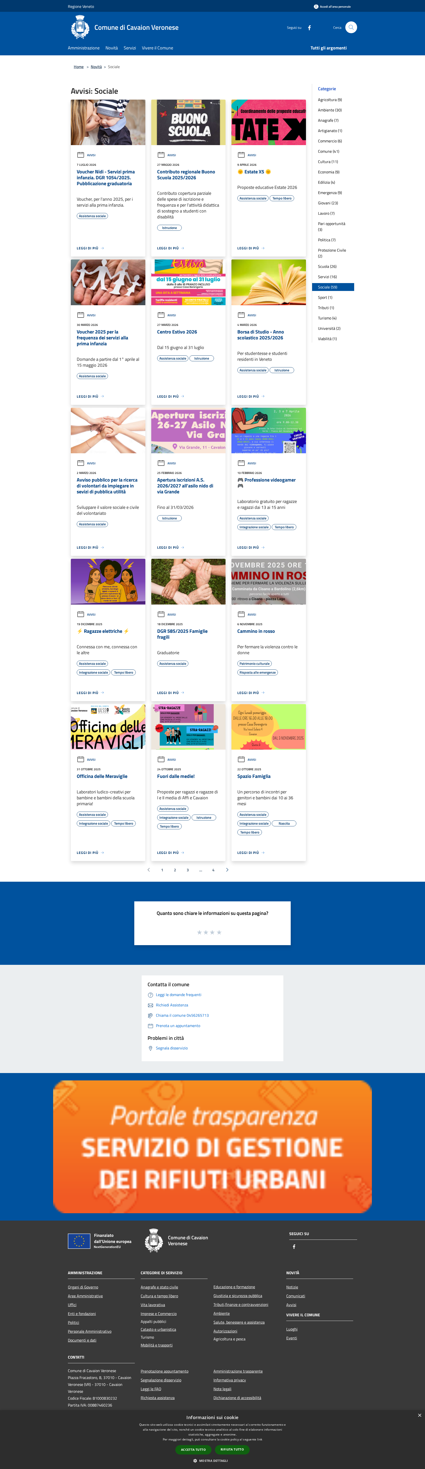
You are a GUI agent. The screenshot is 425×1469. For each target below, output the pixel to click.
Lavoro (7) (326, 213)
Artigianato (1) (330, 131)
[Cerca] (351, 27)
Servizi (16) (327, 277)
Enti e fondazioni (82, 1314)
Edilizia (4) (326, 182)
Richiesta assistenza (158, 1398)
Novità (96, 67)
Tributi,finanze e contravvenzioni (240, 1304)
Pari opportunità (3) (331, 226)
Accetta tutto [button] (193, 1450)
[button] (212, 1460)
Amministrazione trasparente (238, 1371)
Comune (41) (328, 151)
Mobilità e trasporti (157, 1345)
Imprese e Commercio (159, 1314)
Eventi (291, 1338)
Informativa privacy (229, 1380)
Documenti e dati (82, 1340)
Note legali (222, 1389)
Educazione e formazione (234, 1287)
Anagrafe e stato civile (159, 1287)
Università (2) (329, 328)
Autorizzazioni (225, 1331)
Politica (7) (326, 240)
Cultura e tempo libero (159, 1296)
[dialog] (212, 1439)
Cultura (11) (328, 162)
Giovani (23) (328, 203)
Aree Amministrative (85, 1296)
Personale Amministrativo (89, 1331)
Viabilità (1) (327, 339)
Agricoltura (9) (330, 100)
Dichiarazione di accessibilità (237, 1398)
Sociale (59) (327, 287)
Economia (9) (328, 172)
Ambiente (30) (330, 110)
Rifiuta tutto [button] (232, 1449)
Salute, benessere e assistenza (239, 1322)
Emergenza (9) (330, 193)
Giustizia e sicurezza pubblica (237, 1296)
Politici (73, 1322)
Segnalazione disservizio (161, 1380)
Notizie (292, 1287)
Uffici (72, 1305)
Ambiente (221, 1313)
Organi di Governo (83, 1287)
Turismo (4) (327, 318)
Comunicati (295, 1296)
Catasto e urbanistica (158, 1329)
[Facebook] (307, 27)
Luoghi (292, 1329)
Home (79, 67)
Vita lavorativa (153, 1305)
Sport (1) (325, 297)
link (259, 1439)
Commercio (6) (330, 141)
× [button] (419, 1415)
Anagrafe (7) (328, 120)
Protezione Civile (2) (332, 253)
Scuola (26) (327, 266)
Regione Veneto (81, 6)
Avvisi (91, 155)
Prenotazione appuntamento (164, 1371)
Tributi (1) (326, 308)
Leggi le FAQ (151, 1389)
